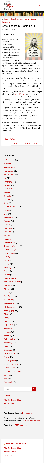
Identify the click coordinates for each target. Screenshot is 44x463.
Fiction (7, 235)
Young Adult (8, 382)
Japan (6, 271)
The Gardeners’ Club (12, 400)
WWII (6, 379)
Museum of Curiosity (12, 282)
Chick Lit (7, 196)
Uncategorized (10, 361)
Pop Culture (9, 325)
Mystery (7, 289)
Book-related (9, 189)
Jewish (7, 275)
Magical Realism (10, 278)
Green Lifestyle (10, 250)
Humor (7, 264)
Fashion (7, 225)
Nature (7, 293)
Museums (8, 285)
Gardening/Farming (11, 246)
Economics (8, 217)
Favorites (8, 228)
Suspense (8, 350)
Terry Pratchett (10, 353)
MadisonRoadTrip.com (31, 421)
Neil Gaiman (9, 296)
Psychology (8, 328)
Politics (7, 321)
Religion (7, 332)
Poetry (6, 318)
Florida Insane (9, 243)
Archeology (8, 171)
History (7, 257)
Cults (12, 19)
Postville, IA (19, 94)
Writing (7, 375)
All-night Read (9, 167)
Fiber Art (7, 232)
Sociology (27, 19)
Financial (7, 239)
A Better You (9, 160)
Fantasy (7, 221)
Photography (9, 310)
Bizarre (7, 185)
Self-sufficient (9, 339)
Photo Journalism (11, 307)
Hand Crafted (9, 253)
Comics (7, 200)
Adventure (8, 164)
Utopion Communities (12, 371)
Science (7, 336)
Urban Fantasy (10, 368)
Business (8, 192)
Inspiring (7, 268)
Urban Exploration (11, 364)
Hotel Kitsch (9, 407)
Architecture (9, 174)
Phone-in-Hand (10, 303)
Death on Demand (11, 207)
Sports (6, 346)
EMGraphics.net (27, 413)
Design (7, 210)
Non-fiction (18, 19)
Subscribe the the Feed (16, 443)
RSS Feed (9, 395)
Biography (7, 19)
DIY (5, 214)
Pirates (7, 314)
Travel (6, 357)
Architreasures (10, 404)
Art (5, 178)
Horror (6, 260)
